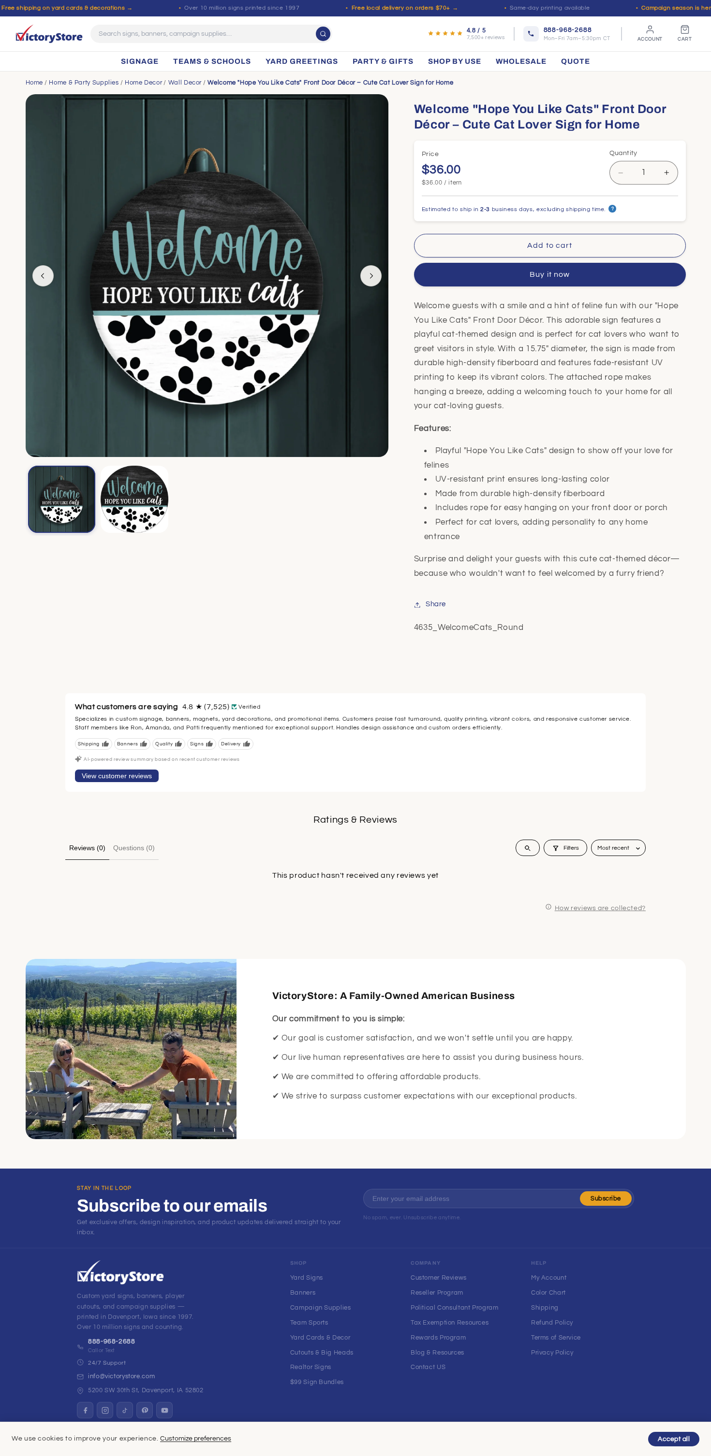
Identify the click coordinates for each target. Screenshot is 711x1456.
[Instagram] (105, 1410)
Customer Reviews (439, 1277)
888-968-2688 (111, 1341)
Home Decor (143, 82)
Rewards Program (438, 1337)
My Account (548, 1277)
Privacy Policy (552, 1352)
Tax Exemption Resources (450, 1322)
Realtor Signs (310, 1367)
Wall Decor (185, 82)
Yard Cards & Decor (320, 1337)
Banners (302, 1292)
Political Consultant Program (455, 1307)
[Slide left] (43, 275)
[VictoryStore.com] (49, 33)
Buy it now (550, 275)
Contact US (428, 1367)
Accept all (674, 1439)
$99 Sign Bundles (317, 1382)
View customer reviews (117, 776)
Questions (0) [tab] (134, 848)
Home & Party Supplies (83, 82)
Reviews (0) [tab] (87, 848)
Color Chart (548, 1292)
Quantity (623, 153)
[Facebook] (85, 1410)
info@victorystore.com (121, 1376)
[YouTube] (164, 1410)
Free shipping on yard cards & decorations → (67, 8)
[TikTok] (125, 1410)
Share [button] (436, 604)
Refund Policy (552, 1322)
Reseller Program (437, 1292)
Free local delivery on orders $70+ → (405, 8)
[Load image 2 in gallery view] (134, 499)
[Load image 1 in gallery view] (62, 499)
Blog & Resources (437, 1352)
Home (35, 82)
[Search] (323, 34)
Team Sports (309, 1322)
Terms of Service (556, 1337)
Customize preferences (195, 1438)
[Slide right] (371, 275)
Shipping (545, 1307)
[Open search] (528, 848)
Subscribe (606, 1198)
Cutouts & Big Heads (322, 1352)
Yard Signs (306, 1277)
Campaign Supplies (320, 1307)
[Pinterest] (144, 1410)
